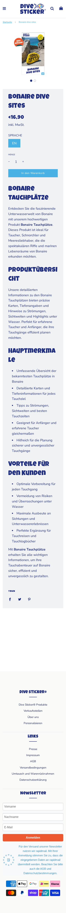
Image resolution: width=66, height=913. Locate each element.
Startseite (7, 22)
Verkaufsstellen (33, 711)
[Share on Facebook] (10, 599)
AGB (33, 761)
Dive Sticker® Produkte (33, 704)
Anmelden (33, 837)
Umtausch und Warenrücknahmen (33, 774)
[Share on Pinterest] (29, 599)
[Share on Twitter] (19, 599)
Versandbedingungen (33, 767)
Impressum (33, 755)
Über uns (33, 717)
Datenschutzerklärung (33, 780)
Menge (11, 154)
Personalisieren (33, 723)
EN (14, 143)
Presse (33, 749)
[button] (31, 81)
